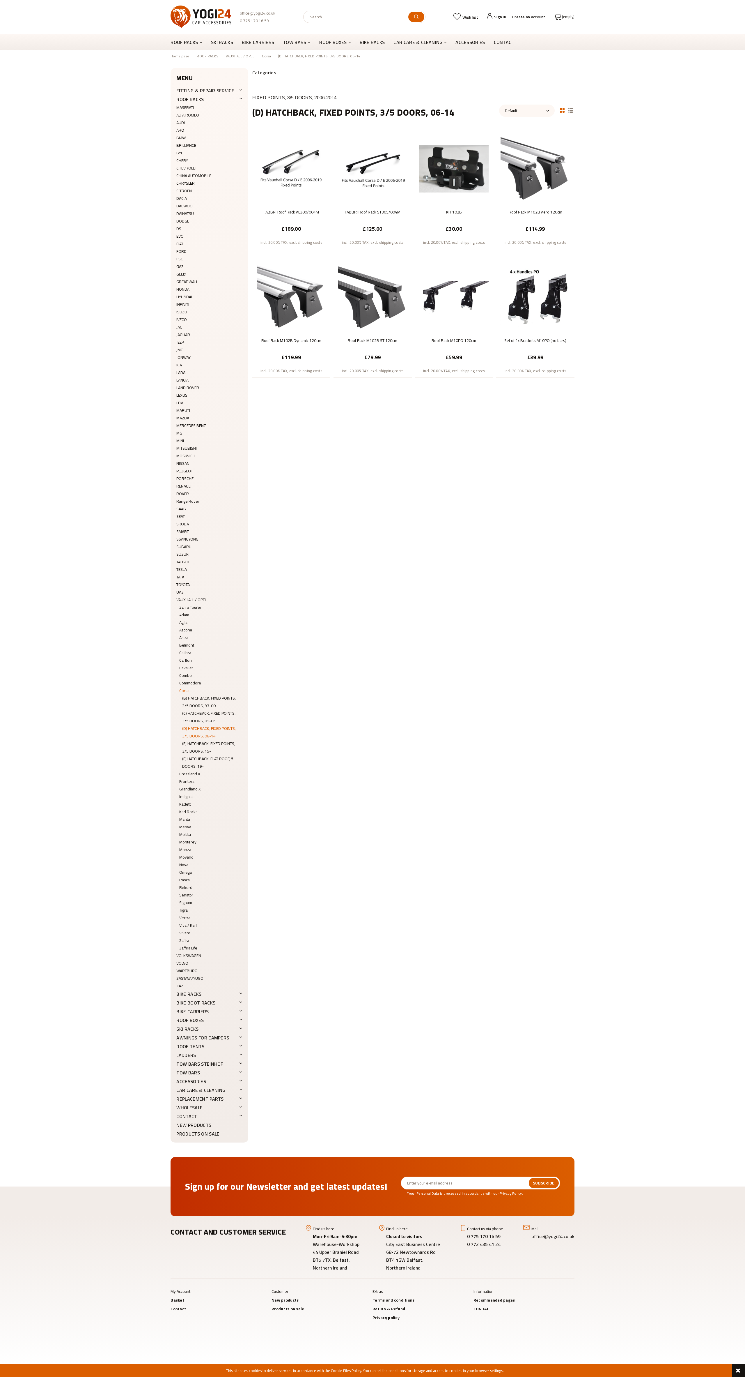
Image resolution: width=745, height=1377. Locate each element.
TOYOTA (183, 584)
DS (178, 228)
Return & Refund (388, 1309)
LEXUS (181, 395)
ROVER (182, 493)
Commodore (190, 683)
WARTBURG (186, 971)
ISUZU (181, 312)
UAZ (180, 592)
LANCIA (182, 380)
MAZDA (182, 418)
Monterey (187, 842)
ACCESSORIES (191, 1081)
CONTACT (186, 1116)
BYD (180, 153)
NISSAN (182, 463)
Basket (177, 1300)
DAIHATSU (185, 213)
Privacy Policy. (511, 1193)
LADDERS (186, 1055)
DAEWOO (184, 206)
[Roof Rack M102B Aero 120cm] (535, 168)
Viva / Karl (188, 925)
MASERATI (185, 107)
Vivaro (184, 933)
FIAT (179, 244)
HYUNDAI (184, 297)
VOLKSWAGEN (188, 955)
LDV (179, 403)
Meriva (185, 827)
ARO (180, 130)
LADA (180, 372)
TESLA (181, 569)
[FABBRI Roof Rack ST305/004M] (372, 168)
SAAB (181, 509)
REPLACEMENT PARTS (200, 1098)
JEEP (180, 342)
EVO (180, 236)
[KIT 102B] (454, 168)
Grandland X (190, 789)
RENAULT (184, 486)
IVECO (181, 319)
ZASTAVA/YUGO (189, 978)
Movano (186, 857)
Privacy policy (386, 1317)
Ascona (185, 630)
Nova (183, 864)
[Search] (416, 17)
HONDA (182, 289)
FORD (181, 251)
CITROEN (184, 191)
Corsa (184, 690)
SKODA (182, 524)
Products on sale (197, 1133)
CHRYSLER (185, 183)
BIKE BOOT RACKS (195, 1002)
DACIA (181, 198)
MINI (180, 440)
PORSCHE (185, 478)
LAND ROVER (187, 387)
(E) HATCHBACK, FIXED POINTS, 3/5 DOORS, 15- (208, 747)
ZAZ (179, 986)
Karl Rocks (188, 811)
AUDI (180, 122)
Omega (185, 872)
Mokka (185, 834)
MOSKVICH (185, 456)
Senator (186, 895)
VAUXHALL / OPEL (191, 599)
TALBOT (183, 562)
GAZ (180, 266)
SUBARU (183, 546)
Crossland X (189, 774)
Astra (183, 637)
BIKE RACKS (188, 994)
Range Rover (187, 501)
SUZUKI (182, 554)
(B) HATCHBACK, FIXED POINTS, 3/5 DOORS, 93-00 (209, 701)
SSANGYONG (187, 539)
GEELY (181, 274)
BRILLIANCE (186, 145)
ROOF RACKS (190, 99)
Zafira (184, 940)
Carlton (185, 660)
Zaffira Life (188, 948)
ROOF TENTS (190, 1046)
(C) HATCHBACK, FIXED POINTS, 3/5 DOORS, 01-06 (208, 717)
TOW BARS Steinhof (199, 1064)
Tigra (183, 910)
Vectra (184, 917)
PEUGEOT (184, 471)
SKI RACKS (187, 1029)
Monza (185, 849)
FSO (180, 259)
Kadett (185, 804)
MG (179, 433)
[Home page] (201, 17)
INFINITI (182, 304)
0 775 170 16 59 (254, 20)
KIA (179, 365)
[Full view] (570, 109)
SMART (182, 531)
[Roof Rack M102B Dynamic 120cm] (291, 296)
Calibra (185, 652)
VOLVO (182, 963)
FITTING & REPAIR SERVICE (205, 90)
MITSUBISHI (186, 448)
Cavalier (186, 668)
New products (193, 1125)
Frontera (186, 781)
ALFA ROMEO (187, 115)
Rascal (185, 880)
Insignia (186, 796)
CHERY (182, 160)
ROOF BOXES (190, 1020)
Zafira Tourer (190, 607)
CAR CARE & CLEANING (200, 1090)
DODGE (182, 221)
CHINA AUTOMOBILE (193, 175)
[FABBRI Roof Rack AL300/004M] (291, 168)
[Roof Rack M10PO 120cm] (454, 296)
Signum (185, 902)
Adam (184, 615)
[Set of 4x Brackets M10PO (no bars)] (535, 296)
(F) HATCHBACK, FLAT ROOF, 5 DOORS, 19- (207, 762)
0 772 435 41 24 (484, 1244)
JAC (179, 327)
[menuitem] (189, 42)
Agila (183, 622)
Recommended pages (494, 1300)
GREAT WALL (187, 281)
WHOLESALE (189, 1107)
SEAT (180, 516)
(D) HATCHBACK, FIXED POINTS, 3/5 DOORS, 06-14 (209, 732)
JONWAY (183, 357)
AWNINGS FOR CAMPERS (202, 1037)
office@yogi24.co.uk (257, 13)
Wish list (470, 17)
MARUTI (183, 410)
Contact (178, 1309)
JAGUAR (183, 334)
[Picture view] (562, 109)
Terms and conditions (393, 1300)
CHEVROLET (186, 168)
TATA (180, 577)
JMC (179, 350)
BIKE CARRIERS (192, 1011)
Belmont (186, 645)
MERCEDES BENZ (191, 425)
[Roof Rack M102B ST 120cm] (372, 296)
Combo (185, 675)
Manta (184, 819)
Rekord (185, 887)
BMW (181, 138)
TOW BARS (188, 1072)
